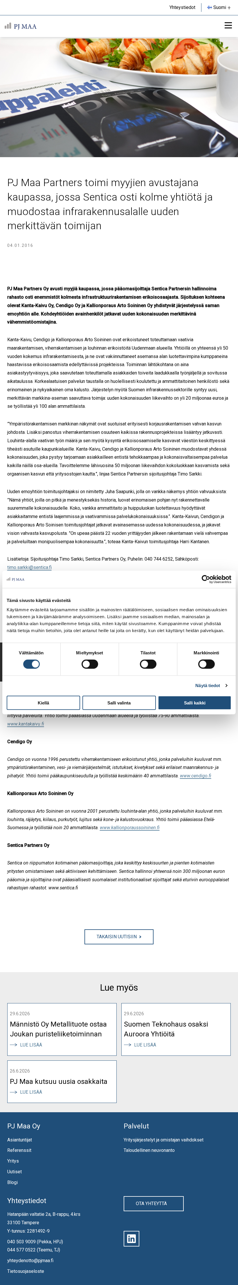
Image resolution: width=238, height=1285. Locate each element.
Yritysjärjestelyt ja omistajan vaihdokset (163, 1140)
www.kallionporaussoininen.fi (130, 827)
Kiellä (43, 702)
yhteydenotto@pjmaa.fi (30, 1260)
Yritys (13, 1161)
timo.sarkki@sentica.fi (29, 567)
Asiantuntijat (19, 1140)
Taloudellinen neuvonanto (149, 1150)
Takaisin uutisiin (117, 936)
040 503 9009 (21, 1241)
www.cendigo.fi (195, 776)
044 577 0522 (21, 1250)
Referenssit (19, 1150)
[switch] (90, 664)
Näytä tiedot (207, 685)
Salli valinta (119, 702)
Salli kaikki (194, 702)
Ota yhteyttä (151, 1203)
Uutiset (14, 1171)
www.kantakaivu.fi (25, 724)
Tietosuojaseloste (25, 1271)
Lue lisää (33, 1045)
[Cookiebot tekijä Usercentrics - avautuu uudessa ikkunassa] (206, 579)
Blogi (12, 1182)
